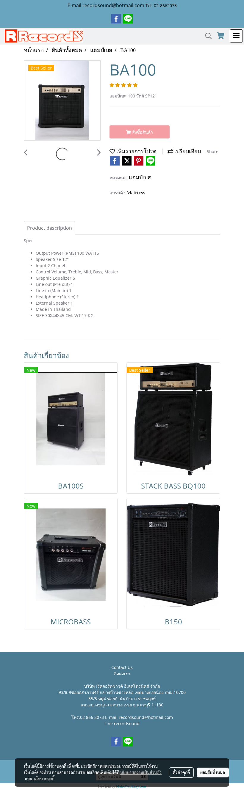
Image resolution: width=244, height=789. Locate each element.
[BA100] (62, 101)
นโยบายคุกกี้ (44, 778)
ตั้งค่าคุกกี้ (181, 772)
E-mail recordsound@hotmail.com (106, 5)
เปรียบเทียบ (187, 151)
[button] (206, 36)
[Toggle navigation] (236, 35)
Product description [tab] (49, 228)
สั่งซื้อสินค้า (142, 132)
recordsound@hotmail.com (146, 717)
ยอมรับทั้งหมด (212, 772)
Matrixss (135, 193)
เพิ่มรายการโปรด (136, 151)
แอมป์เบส (140, 177)
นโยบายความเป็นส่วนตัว (141, 772)
